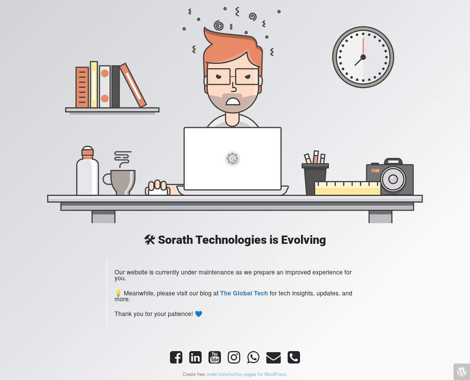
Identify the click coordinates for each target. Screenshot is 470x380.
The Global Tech (244, 293)
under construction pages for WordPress (246, 374)
